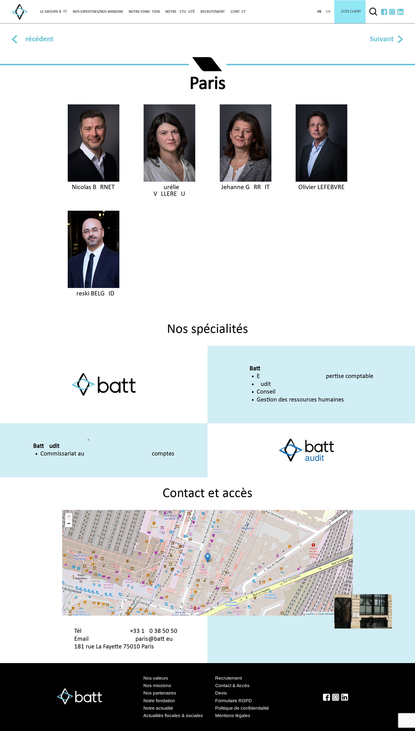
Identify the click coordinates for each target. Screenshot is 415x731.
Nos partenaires (159, 692)
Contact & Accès (232, 685)
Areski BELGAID (93, 293)
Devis (221, 692)
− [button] (68, 524)
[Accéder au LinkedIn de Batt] (400, 12)
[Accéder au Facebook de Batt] (384, 12)
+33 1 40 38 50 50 (153, 631)
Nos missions (157, 685)
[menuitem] (53, 12)
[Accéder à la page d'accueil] (20, 12)
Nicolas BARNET (93, 187)
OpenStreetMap (327, 614)
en (328, 12)
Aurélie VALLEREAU (169, 191)
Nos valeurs (155, 678)
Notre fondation (144, 12)
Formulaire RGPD (233, 700)
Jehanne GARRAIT (245, 187)
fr (319, 12)
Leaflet (310, 614)
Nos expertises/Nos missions (98, 12)
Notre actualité (180, 12)
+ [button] (68, 516)
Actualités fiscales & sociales (178, 715)
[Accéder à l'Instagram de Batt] (392, 12)
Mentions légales (232, 715)
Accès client (350, 11)
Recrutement (213, 12)
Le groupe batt (53, 12)
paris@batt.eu (154, 639)
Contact (238, 12)
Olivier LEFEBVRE (321, 187)
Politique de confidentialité (242, 708)
